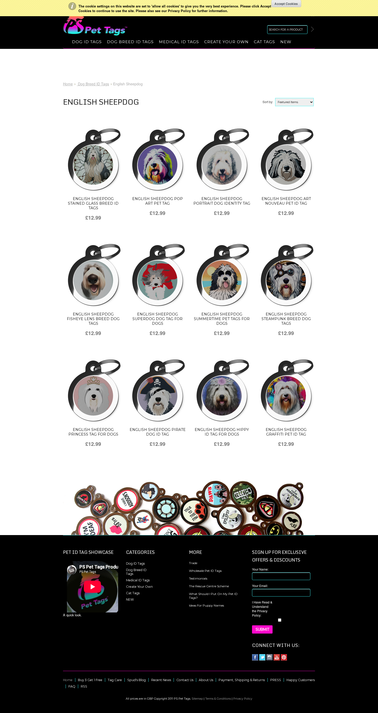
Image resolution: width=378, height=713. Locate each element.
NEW (285, 41)
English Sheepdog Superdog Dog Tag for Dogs (157, 319)
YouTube (277, 657)
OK (286, 3)
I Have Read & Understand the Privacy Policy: (262, 608)
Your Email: (260, 585)
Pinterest (284, 657)
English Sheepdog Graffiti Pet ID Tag (286, 432)
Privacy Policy (242, 698)
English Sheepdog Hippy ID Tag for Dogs (222, 432)
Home (68, 83)
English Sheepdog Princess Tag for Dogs (93, 432)
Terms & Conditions (218, 698)
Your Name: (260, 569)
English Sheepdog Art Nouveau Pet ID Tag (286, 201)
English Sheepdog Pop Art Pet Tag (157, 201)
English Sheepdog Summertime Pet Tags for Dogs (222, 319)
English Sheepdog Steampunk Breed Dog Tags (286, 319)
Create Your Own (226, 41)
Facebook (255, 657)
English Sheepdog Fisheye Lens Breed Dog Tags (93, 319)
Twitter (262, 657)
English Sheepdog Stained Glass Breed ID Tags (93, 203)
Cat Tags (264, 41)
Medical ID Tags (179, 41)
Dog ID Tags (87, 41)
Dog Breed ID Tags (130, 41)
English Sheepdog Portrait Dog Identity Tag (221, 201)
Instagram (269, 657)
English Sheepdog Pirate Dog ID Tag (158, 432)
